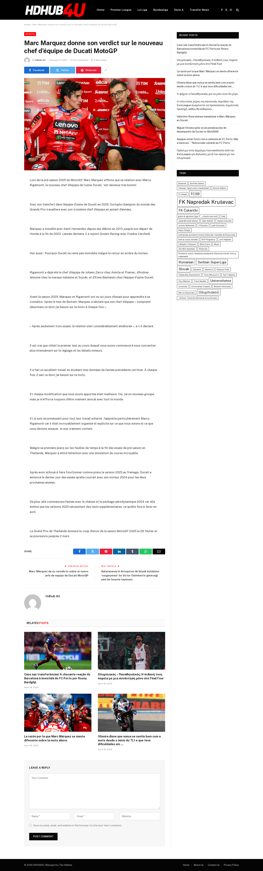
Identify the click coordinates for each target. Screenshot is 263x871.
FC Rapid (182, 194)
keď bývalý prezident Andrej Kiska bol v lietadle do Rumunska (206, 235)
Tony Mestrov (184, 281)
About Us (199, 865)
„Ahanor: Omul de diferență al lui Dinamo (197, 298)
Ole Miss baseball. (186, 249)
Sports (30, 34)
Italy (223, 216)
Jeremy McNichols (186, 225)
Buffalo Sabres (197, 183)
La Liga (142, 9)
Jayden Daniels (224, 221)
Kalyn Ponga (184, 230)
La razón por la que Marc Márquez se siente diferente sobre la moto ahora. (54, 738)
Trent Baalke (200, 281)
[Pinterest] (11, 215)
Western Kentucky (222, 286)
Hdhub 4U (40, 60)
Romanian (186, 262)
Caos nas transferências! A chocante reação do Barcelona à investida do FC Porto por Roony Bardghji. (57, 678)
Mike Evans (205, 244)
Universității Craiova (200, 286)
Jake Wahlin (207, 221)
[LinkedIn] (11, 206)
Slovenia (209, 269)
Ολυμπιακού (209, 292)
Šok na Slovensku (186, 293)
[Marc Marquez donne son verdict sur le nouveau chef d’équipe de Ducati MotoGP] (94, 124)
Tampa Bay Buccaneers (189, 275)
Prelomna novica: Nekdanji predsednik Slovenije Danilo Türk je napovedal (207, 254)
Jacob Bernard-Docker (188, 221)
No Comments (81, 60)
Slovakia (197, 269)
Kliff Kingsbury (208, 239)
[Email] (11, 224)
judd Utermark (218, 225)
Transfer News (199, 9)
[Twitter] (11, 197)
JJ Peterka (203, 225)
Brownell (182, 183)
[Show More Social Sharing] (105, 70)
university (182, 286)
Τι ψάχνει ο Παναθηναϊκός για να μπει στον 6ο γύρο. (207, 94)
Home (100, 9)
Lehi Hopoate (225, 239)
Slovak (184, 269)
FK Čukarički (188, 210)
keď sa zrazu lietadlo (188, 239)
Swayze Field (222, 269)
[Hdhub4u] (55, 10)
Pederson (203, 249)
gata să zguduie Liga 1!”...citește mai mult (198, 216)
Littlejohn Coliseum (187, 244)
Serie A (179, 9)
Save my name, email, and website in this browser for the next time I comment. (77, 825)
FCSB (195, 194)
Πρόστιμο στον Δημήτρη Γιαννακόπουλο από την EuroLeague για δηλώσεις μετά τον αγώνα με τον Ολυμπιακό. (206, 154)
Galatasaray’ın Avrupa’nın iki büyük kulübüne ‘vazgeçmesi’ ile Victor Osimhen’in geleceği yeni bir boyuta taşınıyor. (130, 575)
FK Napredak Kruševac (206, 202)
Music (216, 244)
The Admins (65, 865)
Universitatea (220, 281)
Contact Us (214, 865)
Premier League (121, 9)
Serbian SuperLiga (212, 262)
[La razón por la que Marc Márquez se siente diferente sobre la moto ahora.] (57, 713)
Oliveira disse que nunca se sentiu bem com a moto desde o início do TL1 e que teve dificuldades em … (129, 740)
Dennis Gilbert (219, 188)
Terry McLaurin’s (211, 275)
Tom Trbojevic (229, 275)
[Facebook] (11, 188)
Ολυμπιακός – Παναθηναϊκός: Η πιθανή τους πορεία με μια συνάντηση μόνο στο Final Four (131, 676)
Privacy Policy (231, 865)
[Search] (237, 10)
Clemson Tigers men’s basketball (193, 188)
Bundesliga (160, 9)
